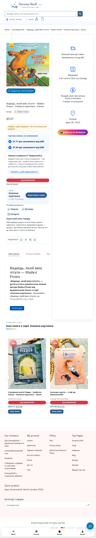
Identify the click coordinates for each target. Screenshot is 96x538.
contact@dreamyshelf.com (13, 452)
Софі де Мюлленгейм (59, 399)
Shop (74, 445)
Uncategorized (18, 29)
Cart (28, 470)
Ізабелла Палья (14, 399)
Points (29, 460)
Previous (6, 377)
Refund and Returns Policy (58, 451)
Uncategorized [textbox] (47, 505)
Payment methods (34, 450)
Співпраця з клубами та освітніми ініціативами (13, 466)
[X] (30, 239)
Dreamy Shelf (77, 440)
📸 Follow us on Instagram (72, 132)
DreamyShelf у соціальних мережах (13, 474)
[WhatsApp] (26, 239)
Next (89, 377)
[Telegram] (35, 239)
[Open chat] (90, 526)
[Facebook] (21, 239)
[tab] (14, 254)
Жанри (75, 460)
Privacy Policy (55, 445)
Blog (74, 455)
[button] (5, 5)
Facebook (8, 458)
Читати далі (17, 308)
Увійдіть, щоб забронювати (24, 172)
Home (6, 29)
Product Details (33, 254)
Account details (33, 455)
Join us (30, 465)
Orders (30, 440)
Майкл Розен (22, 112)
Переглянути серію (36, 195)
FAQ (51, 440)
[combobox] (48, 505)
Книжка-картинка (14, 195)
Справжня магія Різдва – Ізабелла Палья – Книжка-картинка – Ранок (25, 393)
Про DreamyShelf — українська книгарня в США (14, 443)
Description (14, 254)
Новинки (76, 450)
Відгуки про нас (79, 470)
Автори (75, 465)
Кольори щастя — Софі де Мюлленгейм (63, 393)
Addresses (31, 445)
